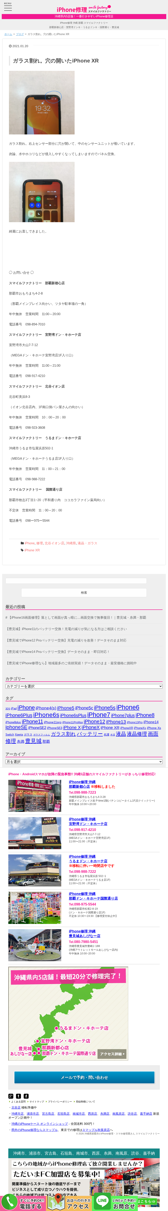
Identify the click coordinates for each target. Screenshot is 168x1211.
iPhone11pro (52, 722)
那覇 (46, 741)
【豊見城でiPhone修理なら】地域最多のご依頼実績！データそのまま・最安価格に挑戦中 (71, 663)
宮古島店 (48, 1113)
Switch (9, 734)
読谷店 (132, 1113)
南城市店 (79, 1113)
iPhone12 (94, 721)
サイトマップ (37, 1101)
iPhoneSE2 (37, 728)
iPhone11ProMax (72, 722)
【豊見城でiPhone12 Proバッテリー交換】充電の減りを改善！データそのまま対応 (65, 640)
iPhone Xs (154, 728)
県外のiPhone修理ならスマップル (34, 1130)
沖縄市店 (17, 1113)
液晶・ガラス (87, 543)
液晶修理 (137, 734)
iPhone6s (46, 714)
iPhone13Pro (135, 722)
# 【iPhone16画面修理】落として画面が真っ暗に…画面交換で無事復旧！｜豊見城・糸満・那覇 (75, 617)
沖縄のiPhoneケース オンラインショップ (39, 1123)
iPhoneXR (126, 728)
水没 (112, 734)
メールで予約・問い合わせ (84, 1077)
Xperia (19, 734)
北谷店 (16, 1107)
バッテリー (90, 734)
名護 (106, 734)
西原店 (92, 1113)
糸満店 (104, 1113)
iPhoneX (91, 727)
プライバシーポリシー (60, 1101)
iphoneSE (16, 727)
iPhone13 (116, 721)
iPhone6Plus (18, 715)
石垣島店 (63, 1113)
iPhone (30, 543)
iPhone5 (65, 707)
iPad (14, 708)
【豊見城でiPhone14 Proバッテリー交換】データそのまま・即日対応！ (57, 652)
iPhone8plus (13, 722)
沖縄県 (71, 543)
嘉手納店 (146, 1113)
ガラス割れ (63, 734)
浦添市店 (33, 1113)
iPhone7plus (123, 715)
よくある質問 (18, 1101)
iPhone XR (32, 550)
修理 (39, 543)
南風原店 (118, 1113)
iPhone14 (151, 722)
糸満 (20, 741)
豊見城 (33, 741)
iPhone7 (98, 714)
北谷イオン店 (54, 543)
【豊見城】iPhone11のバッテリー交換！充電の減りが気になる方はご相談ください (66, 629)
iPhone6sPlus (73, 715)
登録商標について (85, 1101)
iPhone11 (32, 721)
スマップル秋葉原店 (96, 1130)
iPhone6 (127, 707)
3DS (7, 708)
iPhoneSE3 (54, 728)
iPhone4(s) (46, 708)
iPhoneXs (140, 728)
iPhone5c (84, 708)
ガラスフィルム (41, 734)
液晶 (121, 734)
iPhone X (72, 727)
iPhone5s (105, 708)
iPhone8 (145, 715)
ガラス (28, 734)
